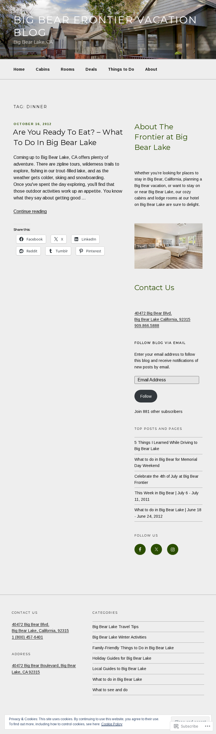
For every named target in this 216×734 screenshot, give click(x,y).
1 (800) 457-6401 (27, 637)
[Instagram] (172, 549)
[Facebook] (140, 549)
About (151, 69)
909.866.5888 (146, 325)
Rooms (68, 69)
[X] (156, 549)
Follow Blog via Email (160, 343)
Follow (146, 396)
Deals (91, 69)
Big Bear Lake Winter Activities (120, 637)
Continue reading (30, 211)
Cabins (43, 69)
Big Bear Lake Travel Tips (116, 626)
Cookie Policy (111, 724)
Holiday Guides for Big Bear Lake (122, 658)
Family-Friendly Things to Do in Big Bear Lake (133, 648)
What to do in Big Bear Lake (117, 679)
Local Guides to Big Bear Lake (119, 668)
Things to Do (121, 69)
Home (19, 69)
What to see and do (110, 690)
